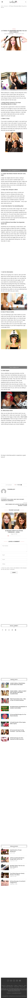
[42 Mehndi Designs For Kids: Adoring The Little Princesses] (5, 739)
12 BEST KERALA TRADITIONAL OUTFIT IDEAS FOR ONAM (17, 684)
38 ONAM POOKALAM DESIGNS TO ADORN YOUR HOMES (18, 707)
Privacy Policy (22, 986)
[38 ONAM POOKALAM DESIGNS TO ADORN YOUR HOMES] (5, 708)
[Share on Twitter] (18, 484)
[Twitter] (5, 629)
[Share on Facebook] (17, 484)
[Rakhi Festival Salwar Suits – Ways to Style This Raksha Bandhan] (5, 700)
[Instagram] (9, 629)
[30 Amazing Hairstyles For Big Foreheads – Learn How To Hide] (14, 521)
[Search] (25, 2)
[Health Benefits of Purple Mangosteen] (5, 852)
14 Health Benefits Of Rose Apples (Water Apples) (18, 723)
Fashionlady (10, 33)
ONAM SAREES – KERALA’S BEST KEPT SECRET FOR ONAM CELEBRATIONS (18, 692)
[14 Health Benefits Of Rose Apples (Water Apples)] (5, 724)
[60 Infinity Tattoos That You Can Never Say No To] (5, 867)
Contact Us (20, 985)
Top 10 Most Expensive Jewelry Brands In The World (17, 874)
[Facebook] (2, 629)
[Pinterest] (12, 629)
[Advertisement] (14, 19)
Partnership (16, 986)
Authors (16, 985)
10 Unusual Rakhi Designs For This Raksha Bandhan (18, 715)
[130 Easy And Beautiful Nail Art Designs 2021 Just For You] (5, 859)
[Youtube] (15, 629)
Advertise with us (9, 985)
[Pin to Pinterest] (19, 484)
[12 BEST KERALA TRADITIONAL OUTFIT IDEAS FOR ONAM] (5, 685)
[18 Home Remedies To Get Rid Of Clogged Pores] (5, 883)
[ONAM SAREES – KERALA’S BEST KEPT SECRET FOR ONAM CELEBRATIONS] (5, 693)
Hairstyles (6, 6)
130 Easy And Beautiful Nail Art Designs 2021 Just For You (17, 858)
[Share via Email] (21, 484)
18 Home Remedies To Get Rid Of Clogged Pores (17, 882)
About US (4, 985)
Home (2, 6)
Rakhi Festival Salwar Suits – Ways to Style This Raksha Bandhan (18, 699)
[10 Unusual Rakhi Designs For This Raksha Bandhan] (5, 716)
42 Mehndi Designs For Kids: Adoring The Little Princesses (17, 738)
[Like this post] (15, 484)
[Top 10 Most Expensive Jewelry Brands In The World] (5, 875)
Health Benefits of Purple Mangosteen (15, 850)
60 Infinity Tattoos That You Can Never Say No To (17, 866)
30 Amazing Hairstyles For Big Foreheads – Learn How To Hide (17, 731)
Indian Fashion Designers (8, 986)
